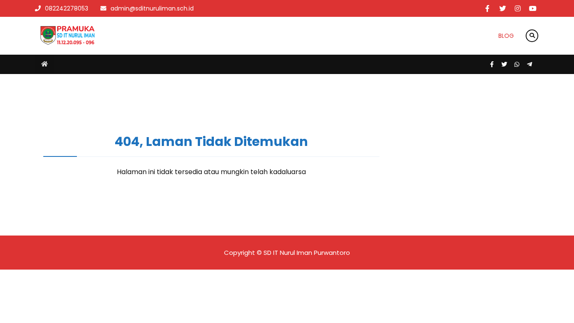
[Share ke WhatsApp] (517, 64)
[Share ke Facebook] (492, 64)
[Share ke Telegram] (529, 64)
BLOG (506, 36)
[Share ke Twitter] (505, 64)
